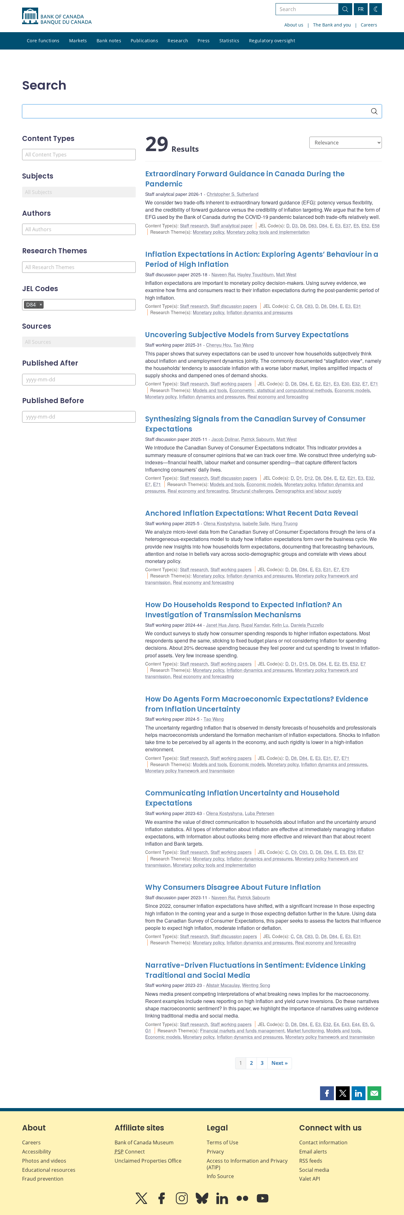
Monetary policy (208, 232)
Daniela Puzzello (307, 625)
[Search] (374, 111)
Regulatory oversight (272, 41)
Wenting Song (256, 985)
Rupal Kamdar (255, 625)
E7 (365, 383)
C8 (299, 306)
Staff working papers (231, 383)
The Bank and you (332, 25)
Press (204, 41)
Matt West (286, 274)
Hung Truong (284, 523)
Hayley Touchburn (255, 274)
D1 (299, 478)
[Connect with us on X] (142, 1202)
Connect (130, 1151)
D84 (323, 225)
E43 (345, 1024)
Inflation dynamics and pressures (260, 312)
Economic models (352, 390)
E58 (376, 225)
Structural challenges (252, 491)
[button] (327, 1093)
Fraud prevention (42, 1178)
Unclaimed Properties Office (148, 1160)
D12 (309, 478)
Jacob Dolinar (225, 439)
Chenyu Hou (218, 345)
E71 (374, 383)
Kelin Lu (280, 625)
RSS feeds (310, 1160)
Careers (369, 25)
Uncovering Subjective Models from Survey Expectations (247, 335)
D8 (303, 225)
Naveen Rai (223, 274)
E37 (347, 225)
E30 (345, 383)
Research (178, 41)
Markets (78, 41)
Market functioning (305, 1030)
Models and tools (210, 390)
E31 (357, 306)
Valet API (309, 1178)
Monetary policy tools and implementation (268, 232)
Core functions (43, 41)
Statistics (229, 41)
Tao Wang (244, 345)
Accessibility (36, 1151)
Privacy (215, 1151)
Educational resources (48, 1169)
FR (361, 9)
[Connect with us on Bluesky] (203, 1202)
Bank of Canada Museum (144, 1142)
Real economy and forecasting (277, 396)
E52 (365, 225)
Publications (144, 41)
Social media (314, 1169)
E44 (356, 1024)
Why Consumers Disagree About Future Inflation (233, 887)
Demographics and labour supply (309, 491)
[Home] (57, 16)
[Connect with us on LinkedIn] (223, 1202)
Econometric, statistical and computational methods (280, 390)
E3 (338, 225)
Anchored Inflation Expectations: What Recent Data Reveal (251, 513)
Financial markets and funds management (242, 1030)
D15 (303, 663)
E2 (318, 383)
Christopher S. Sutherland (232, 194)
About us (293, 25)
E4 (336, 1024)
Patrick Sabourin (257, 439)
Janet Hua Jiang (222, 625)
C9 (294, 852)
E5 (356, 225)
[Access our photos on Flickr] (243, 1202)
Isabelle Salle (255, 523)
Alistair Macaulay (223, 985)
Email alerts (313, 1151)
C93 (303, 852)
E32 (356, 383)
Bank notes (109, 41)
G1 (148, 1030)
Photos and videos (44, 1160)
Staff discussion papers (234, 306)
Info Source (220, 1176)
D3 (295, 225)
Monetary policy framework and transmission (190, 770)
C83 (309, 306)
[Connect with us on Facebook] (162, 1202)
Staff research (194, 225)
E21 (327, 383)
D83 (312, 225)
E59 (352, 852)
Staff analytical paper (231, 225)
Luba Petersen (259, 813)
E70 (345, 569)
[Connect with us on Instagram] (182, 1202)
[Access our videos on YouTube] (262, 1202)
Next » (279, 1062)
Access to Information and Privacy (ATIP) (247, 1164)
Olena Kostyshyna (222, 523)
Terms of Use (222, 1142)
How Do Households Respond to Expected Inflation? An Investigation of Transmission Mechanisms (243, 610)
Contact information (323, 1142)
